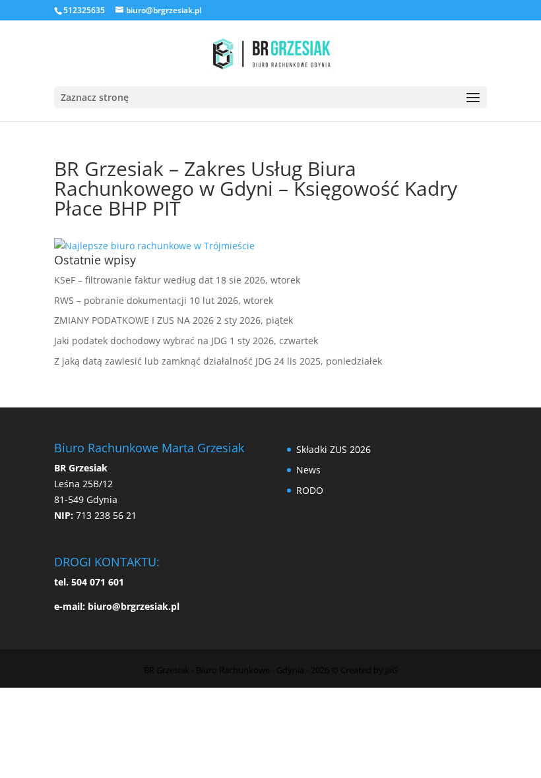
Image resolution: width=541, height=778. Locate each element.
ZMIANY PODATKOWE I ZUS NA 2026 (134, 320)
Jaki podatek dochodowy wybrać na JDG (140, 340)
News (308, 470)
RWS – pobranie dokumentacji (120, 300)
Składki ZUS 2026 (333, 449)
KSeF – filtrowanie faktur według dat (133, 280)
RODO (309, 490)
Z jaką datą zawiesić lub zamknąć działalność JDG (162, 361)
